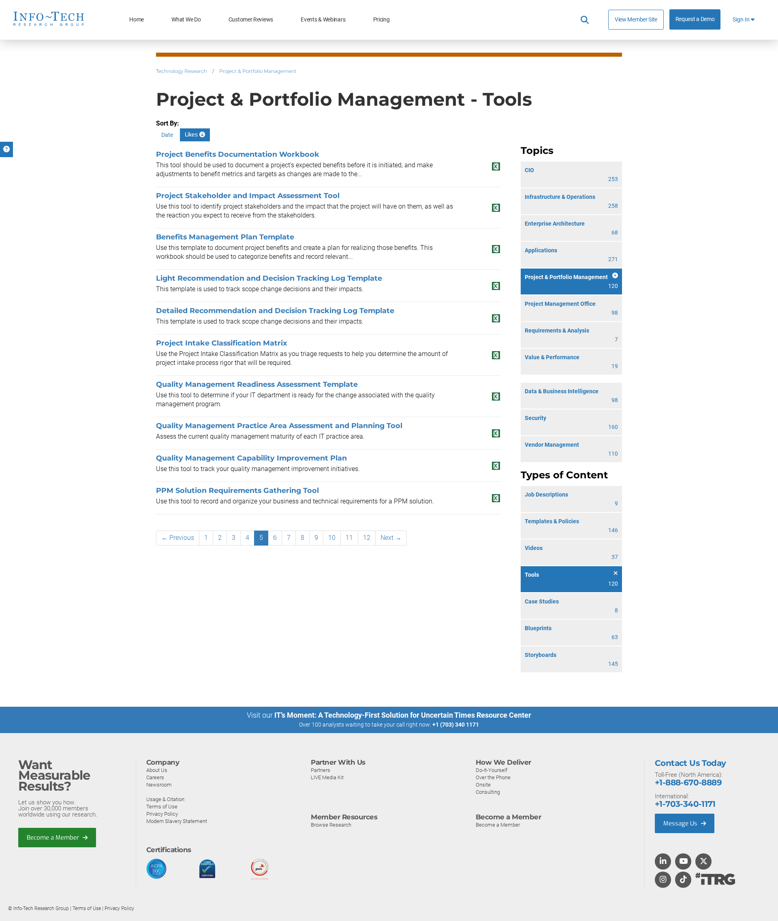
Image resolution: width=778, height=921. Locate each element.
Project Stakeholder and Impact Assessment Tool (248, 195)
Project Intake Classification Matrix (221, 343)
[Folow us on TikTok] (683, 880)
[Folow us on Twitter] (704, 862)
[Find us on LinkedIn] (662, 862)
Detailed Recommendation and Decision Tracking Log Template (275, 310)
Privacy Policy (162, 814)
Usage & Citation (165, 799)
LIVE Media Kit (327, 777)
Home (136, 19)
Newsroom (159, 785)
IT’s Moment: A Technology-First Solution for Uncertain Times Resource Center (402, 715)
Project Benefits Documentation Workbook (237, 154)
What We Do (186, 19)
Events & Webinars (323, 19)
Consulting (488, 792)
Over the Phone (493, 777)
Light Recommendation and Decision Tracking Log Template (269, 278)
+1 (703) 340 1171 (455, 724)
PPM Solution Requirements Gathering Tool (237, 490)
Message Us (681, 823)
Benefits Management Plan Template (225, 236)
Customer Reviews (251, 19)
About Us (156, 770)
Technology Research (181, 71)
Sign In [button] (742, 19)
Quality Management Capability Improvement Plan (251, 458)
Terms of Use (161, 807)
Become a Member (54, 838)
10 (332, 538)
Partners (320, 770)
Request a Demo (695, 19)
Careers (155, 777)
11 (349, 538)
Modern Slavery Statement (176, 821)
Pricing (381, 19)
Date (167, 135)
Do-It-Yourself (491, 770)
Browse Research (331, 825)
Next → (391, 538)
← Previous (177, 538)
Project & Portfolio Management (258, 71)
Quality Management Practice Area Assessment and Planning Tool (279, 425)
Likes (192, 135)
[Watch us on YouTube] (683, 862)
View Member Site (636, 19)
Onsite (483, 785)
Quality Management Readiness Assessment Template (257, 384)
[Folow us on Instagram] (662, 880)
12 (366, 538)
